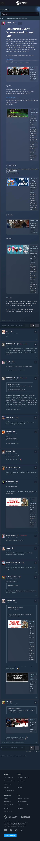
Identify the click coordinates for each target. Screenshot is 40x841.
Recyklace (20, 787)
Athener (10, 708)
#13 (36, 595)
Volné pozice (21, 781)
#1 (36, 339)
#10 (36, 543)
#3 (36, 373)
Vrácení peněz (8, 811)
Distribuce (7, 787)
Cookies (6, 808)
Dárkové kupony (9, 790)
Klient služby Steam (23, 798)
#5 (36, 427)
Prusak (9, 384)
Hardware (20, 784)
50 (38, 751)
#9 (36, 531)
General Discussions (12, 18)
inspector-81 (11, 607)
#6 (36, 446)
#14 (36, 697)
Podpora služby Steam (24, 805)
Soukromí (6, 798)
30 (36, 751)
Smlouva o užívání (9, 781)
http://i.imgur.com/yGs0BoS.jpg (16, 89)
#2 (36, 357)
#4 (36, 412)
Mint (9, 585)
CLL (12, 742)
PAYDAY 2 (3, 18)
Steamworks (7, 784)
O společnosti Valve (23, 777)
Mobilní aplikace (10, 835)
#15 (36, 742)
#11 (36, 557)
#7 (36, 462)
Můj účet (20, 808)
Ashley (9, 22)
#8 (36, 477)
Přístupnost (7, 801)
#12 (36, 572)
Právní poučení (8, 805)
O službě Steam (8, 777)
